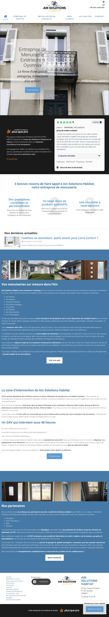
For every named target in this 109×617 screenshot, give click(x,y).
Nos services (32, 90)
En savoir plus (12, 159)
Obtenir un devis (94, 609)
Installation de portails (47, 17)
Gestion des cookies (13, 600)
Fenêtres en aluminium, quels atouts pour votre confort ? (60, 238)
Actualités (85, 16)
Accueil (5, 16)
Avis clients (69, 17)
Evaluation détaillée (66, 156)
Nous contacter (54, 557)
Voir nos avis (54, 360)
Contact (100, 16)
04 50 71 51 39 (89, 597)
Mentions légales (12, 589)
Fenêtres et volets (20, 17)
